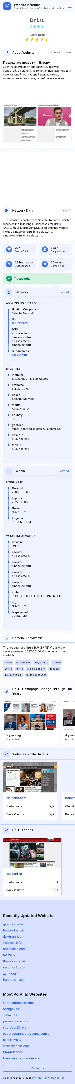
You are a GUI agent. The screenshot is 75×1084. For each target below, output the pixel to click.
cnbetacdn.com (14, 949)
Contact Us (37, 1068)
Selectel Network (23, 313)
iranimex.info (12, 943)
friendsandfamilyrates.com (22, 1058)
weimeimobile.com (16, 1046)
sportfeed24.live (14, 1027)
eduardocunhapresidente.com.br (27, 1033)
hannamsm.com (14, 980)
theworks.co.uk (14, 961)
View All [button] (67, 210)
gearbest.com (13, 924)
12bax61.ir (10, 1015)
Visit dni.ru (37, 26)
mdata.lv (9, 955)
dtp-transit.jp (12, 936)
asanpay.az (11, 1009)
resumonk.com (14, 967)
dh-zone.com (16, 798)
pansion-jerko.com (16, 1021)
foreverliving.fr (14, 930)
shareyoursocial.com (18, 1003)
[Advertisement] (37, 92)
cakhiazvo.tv (12, 1040)
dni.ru (57, 224)
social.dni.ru (19, 354)
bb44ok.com (12, 1052)
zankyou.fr (11, 973)
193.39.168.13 (20, 323)
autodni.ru (14, 874)
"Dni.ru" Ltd (19, 512)
